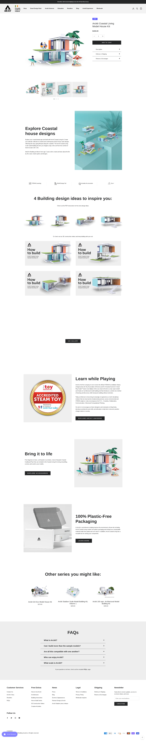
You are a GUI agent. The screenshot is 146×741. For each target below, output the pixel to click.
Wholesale (100, 8)
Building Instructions (36, 697)
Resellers (70, 8)
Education (61, 8)
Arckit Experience (88, 8)
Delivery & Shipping (99, 692)
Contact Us (10, 692)
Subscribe (121, 703)
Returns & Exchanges (100, 694)
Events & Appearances (58, 697)
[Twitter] (11, 718)
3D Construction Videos (37, 703)
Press (53, 692)
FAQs (85, 669)
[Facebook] (7, 718)
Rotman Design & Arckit (58, 700)
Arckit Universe (49, 8)
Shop (25, 8)
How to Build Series (36, 700)
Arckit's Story (10, 694)
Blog (77, 8)
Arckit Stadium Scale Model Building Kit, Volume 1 (73, 603)
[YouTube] (19, 718)
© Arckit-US (10, 731)
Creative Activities (36, 706)
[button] (54, 99)
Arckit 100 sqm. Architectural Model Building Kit (106, 603)
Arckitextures (35, 694)
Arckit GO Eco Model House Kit (40, 602)
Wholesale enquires (81, 697)
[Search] (137, 8)
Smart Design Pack (35, 8)
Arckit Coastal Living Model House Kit (103, 25)
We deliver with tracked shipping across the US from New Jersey (73, 1)
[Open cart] (141, 8)
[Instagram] (15, 718)
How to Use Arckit (36, 692)
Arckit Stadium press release (60, 703)
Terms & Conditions (81, 692)
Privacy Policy (80, 694)
